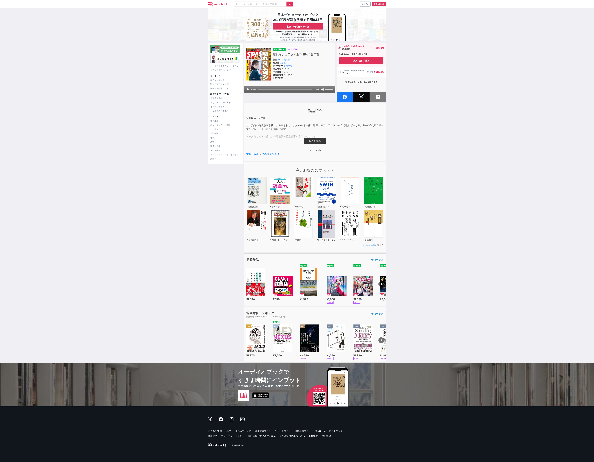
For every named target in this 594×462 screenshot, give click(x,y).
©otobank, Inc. (238, 445)
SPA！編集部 (284, 59)
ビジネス (214, 129)
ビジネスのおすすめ (219, 111)
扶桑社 (283, 62)
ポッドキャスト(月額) (220, 125)
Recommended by (369, 245)
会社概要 (313, 435)
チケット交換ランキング (221, 88)
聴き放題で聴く (361, 60)
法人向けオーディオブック (328, 431)
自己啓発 (214, 133)
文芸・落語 (215, 150)
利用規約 (212, 435)
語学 (212, 142)
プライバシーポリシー (232, 435)
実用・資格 (215, 146)
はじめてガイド (243, 431)
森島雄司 (288, 65)
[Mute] (322, 89)
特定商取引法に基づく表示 (262, 435)
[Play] (247, 89)
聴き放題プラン (263, 431)
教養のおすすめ (217, 106)
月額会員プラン (303, 431)
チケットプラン (283, 431)
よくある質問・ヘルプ (220, 70)
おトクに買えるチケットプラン (224, 66)
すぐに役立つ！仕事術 (220, 102)
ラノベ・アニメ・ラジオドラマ (224, 154)
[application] (289, 89)
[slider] (329, 89)
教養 (212, 137)
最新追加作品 (216, 98)
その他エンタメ (270, 154)
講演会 (213, 159)
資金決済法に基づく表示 (292, 435)
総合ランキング (217, 80)
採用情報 (326, 435)
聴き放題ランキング (219, 84)
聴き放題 (214, 120)
